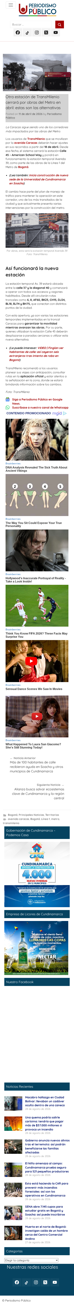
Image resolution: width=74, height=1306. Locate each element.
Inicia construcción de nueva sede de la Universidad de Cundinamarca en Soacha (38, 179)
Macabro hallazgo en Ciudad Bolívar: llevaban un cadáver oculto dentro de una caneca (45, 1101)
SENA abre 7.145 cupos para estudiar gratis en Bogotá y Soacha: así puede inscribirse (45, 1210)
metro (55, 819)
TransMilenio (36, 139)
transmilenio (11, 823)
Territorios (52, 815)
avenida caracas (18, 819)
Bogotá (23, 167)
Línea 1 (45, 819)
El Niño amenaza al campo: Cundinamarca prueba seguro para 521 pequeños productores (47, 1167)
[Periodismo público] (11, 5)
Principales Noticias (31, 815)
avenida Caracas (25, 142)
